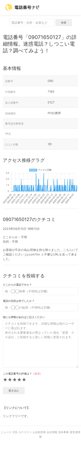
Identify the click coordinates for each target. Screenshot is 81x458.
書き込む (13, 390)
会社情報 (52, 432)
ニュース (6, 432)
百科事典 (63, 432)
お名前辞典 (39, 432)
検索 (63, 22)
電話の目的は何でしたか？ (18, 300)
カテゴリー (25, 432)
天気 (15, 432)
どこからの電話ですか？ (17, 284)
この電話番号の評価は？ (22, 373)
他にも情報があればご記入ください (24, 317)
